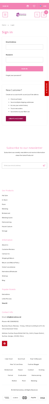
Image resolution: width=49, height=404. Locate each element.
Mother (14, 381)
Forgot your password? (13, 75)
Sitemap (5, 276)
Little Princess (7, 299)
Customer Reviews (8, 249)
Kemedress (6, 294)
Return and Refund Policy (10, 263)
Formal (10, 375)
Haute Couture (7, 226)
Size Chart (21, 359)
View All (4, 303)
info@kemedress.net (14, 317)
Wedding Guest (7, 218)
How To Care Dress (16, 364)
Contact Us (6, 254)
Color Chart (9, 359)
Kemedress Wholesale (9, 271)
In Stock (4, 200)
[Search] (37, 14)
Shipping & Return (8, 258)
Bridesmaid (6, 213)
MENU (5, 14)
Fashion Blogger (33, 364)
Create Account (16, 118)
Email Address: (11, 42)
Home (4, 25)
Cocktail (31, 370)
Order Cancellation (8, 267)
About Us (5, 245)
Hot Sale (5, 195)
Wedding (5, 209)
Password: (9, 55)
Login (12, 25)
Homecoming (6, 222)
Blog (3, 280)
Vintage (4, 231)
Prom (4, 204)
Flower (20, 370)
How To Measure (35, 359)
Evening (41, 370)
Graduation (22, 375)
